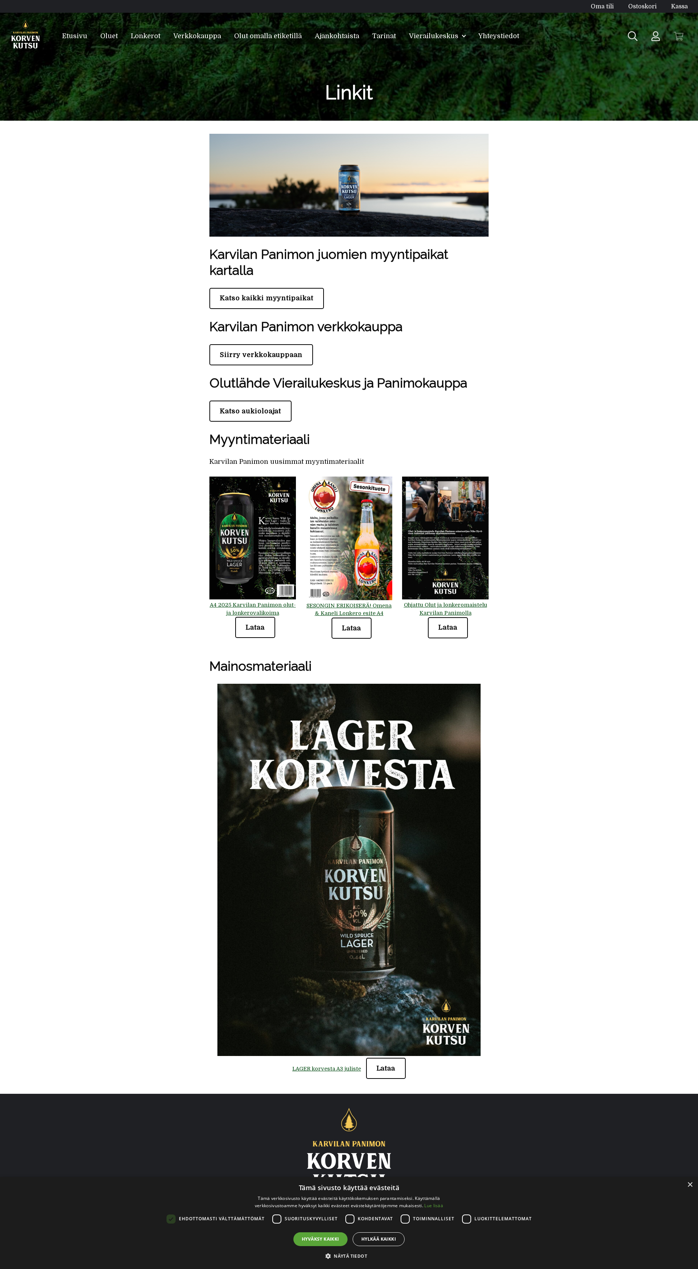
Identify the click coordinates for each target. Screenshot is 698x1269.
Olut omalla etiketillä (268, 36)
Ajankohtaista (337, 36)
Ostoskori (642, 6)
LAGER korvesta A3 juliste (326, 1069)
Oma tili (602, 6)
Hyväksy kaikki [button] (320, 1239)
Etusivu (74, 36)
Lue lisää (433, 1205)
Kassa (679, 6)
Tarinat (384, 36)
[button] (349, 1256)
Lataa (255, 627)
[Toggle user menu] (655, 36)
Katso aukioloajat (250, 411)
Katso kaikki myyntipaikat (266, 298)
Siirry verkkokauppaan (261, 354)
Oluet (109, 36)
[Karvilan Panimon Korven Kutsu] (25, 36)
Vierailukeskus (434, 36)
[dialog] (349, 1223)
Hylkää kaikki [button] (378, 1239)
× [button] (690, 1185)
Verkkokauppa (197, 36)
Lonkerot (145, 36)
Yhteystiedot (498, 36)
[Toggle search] (633, 36)
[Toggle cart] (678, 36)
